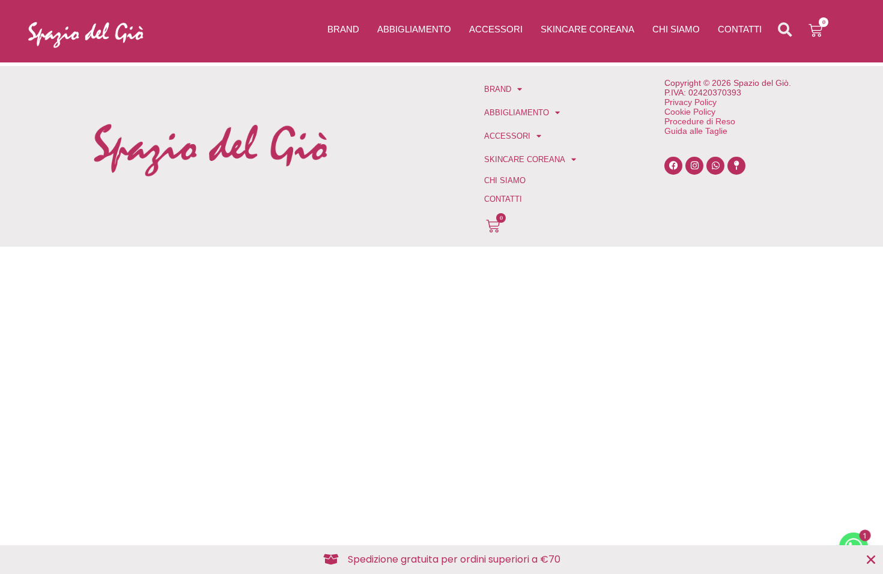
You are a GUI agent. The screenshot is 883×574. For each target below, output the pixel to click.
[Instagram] (694, 166)
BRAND (343, 29)
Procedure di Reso (699, 121)
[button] (785, 30)
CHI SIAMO (676, 29)
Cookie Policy (689, 111)
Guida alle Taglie (695, 131)
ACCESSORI (496, 29)
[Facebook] (673, 166)
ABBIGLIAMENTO (414, 29)
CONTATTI (740, 29)
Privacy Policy (690, 102)
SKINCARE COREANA (587, 29)
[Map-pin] (736, 166)
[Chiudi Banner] (871, 560)
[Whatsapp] (715, 166)
